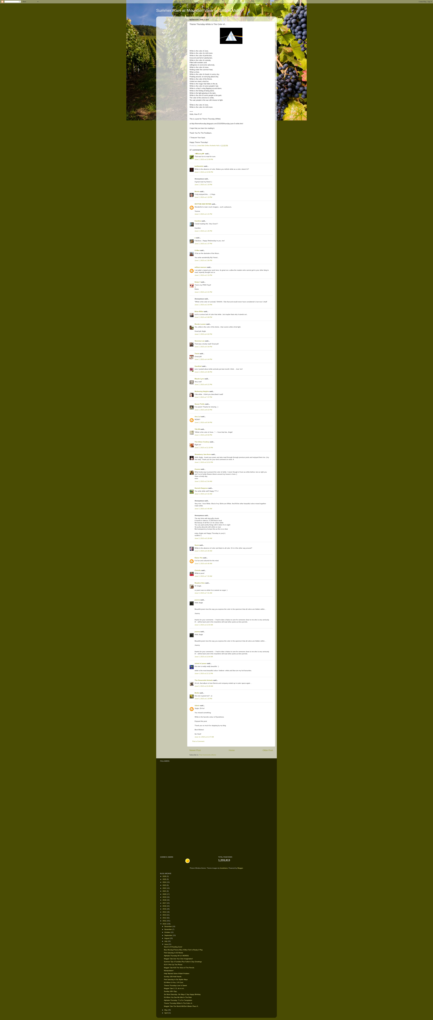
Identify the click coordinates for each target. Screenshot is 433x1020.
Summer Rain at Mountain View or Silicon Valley (199, 10)
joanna (197, 600)
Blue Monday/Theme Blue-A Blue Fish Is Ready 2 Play (183, 950)
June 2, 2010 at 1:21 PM (203, 214)
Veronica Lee (200, 341)
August (167, 938)
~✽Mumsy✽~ (200, 154)
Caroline (198, 221)
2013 (165, 915)
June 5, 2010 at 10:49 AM (204, 686)
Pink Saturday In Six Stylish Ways (176, 979)
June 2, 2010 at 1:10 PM (203, 184)
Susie (197, 545)
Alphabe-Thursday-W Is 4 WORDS (176, 956)
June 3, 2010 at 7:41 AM (203, 593)
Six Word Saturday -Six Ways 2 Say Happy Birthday (182, 994)
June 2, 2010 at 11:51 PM (204, 462)
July (166, 941)
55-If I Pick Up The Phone (173, 964)
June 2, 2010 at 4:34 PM (203, 347)
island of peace (200, 663)
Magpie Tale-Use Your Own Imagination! (178, 959)
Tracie (197, 353)
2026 (165, 876)
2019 (165, 897)
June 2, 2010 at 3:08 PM (203, 317)
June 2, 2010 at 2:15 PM (203, 275)
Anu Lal (198, 416)
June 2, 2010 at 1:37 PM (203, 244)
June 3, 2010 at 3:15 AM (203, 494)
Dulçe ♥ (197, 282)
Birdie (197, 693)
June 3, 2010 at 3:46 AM (203, 509)
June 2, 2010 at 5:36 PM (203, 372)
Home (232, 750)
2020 (165, 894)
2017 (165, 903)
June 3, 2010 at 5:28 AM (203, 538)
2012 (165, 918)
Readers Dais (200, 583)
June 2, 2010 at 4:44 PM (203, 359)
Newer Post (195, 750)
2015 (165, 909)
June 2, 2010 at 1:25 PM (203, 231)
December (168, 926)
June (166, 944)
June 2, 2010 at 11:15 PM (204, 447)
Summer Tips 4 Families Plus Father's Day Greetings (183, 962)
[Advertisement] (167, 817)
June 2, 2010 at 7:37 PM (203, 397)
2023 (165, 885)
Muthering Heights (202, 391)
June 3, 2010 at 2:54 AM (203, 481)
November (168, 929)
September (168, 935)
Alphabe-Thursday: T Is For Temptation (178, 1000)
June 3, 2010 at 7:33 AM (203, 576)
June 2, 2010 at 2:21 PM (203, 292)
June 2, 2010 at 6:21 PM (203, 384)
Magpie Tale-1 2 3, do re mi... (174, 988)
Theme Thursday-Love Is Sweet (175, 985)
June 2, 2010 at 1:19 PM (203, 197)
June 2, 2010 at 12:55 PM (204, 172)
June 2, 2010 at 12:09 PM (204, 159)
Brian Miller (199, 311)
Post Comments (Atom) (207, 755)
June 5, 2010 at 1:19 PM (203, 699)
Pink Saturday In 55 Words (173, 953)
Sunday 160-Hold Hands (172, 976)
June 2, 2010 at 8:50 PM (203, 435)
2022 (165, 888)
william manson (201, 267)
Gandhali (198, 366)
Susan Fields (200, 404)
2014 (165, 912)
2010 (165, 924)
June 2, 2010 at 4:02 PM (203, 334)
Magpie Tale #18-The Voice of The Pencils (179, 968)
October (167, 932)
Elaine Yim (199, 558)
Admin (197, 705)
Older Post (268, 750)
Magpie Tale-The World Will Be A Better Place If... (181, 1006)
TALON (197, 429)
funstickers (224, 868)
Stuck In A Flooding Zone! (173, 947)
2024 (165, 882)
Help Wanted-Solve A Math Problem (176, 973)
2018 (165, 900)
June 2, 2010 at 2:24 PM (203, 305)
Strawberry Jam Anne (203, 454)
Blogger (240, 868)
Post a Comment (198, 741)
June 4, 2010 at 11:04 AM (204, 625)
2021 (165, 891)
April (166, 1013)
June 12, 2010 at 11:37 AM (204, 737)
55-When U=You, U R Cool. (173, 982)
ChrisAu (198, 570)
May (166, 1010)
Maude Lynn (199, 379)
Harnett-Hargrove (201, 488)
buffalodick (199, 166)
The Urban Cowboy (202, 442)
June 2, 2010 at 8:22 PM (203, 410)
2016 (165, 906)
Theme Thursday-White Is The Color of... (178, 1003)
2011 (164, 921)
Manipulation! (169, 970)
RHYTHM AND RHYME (203, 204)
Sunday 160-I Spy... (171, 991)
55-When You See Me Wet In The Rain (178, 997)
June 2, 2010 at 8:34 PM (203, 422)
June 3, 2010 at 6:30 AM (203, 551)
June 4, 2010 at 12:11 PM (204, 673)
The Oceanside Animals (204, 680)
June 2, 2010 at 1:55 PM (203, 260)
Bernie (197, 191)
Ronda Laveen (200, 324)
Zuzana (197, 469)
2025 (165, 879)
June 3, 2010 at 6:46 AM (203, 563)
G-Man (197, 250)
